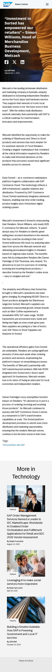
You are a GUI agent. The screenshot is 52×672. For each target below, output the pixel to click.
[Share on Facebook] (6, 63)
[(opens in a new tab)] (26, 498)
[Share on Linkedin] (22, 63)
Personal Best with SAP (14, 445)
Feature (13, 509)
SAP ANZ (11, 71)
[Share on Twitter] (14, 63)
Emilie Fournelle (16, 541)
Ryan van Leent (16, 588)
